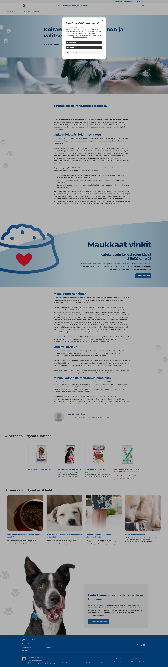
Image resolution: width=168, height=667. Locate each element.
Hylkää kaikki (71, 47)
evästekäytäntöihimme (80, 37)
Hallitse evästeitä (72, 52)
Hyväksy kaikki (71, 42)
